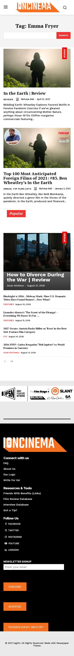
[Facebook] (5, 524)
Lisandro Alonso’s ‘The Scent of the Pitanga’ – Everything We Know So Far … (30, 314)
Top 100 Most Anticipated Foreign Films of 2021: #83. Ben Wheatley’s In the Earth (35, 178)
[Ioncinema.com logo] (38, 7)
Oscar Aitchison (15, 285)
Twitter (13, 530)
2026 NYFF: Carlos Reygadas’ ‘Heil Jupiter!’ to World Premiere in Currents (34, 346)
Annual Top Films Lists (17, 189)
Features (8, 304)
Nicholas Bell (27, 99)
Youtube (13, 543)
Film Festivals (11, 352)
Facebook (14, 523)
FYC (5, 336)
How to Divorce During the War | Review (35, 277)
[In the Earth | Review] (37, 67)
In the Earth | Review (24, 93)
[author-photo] (18, 99)
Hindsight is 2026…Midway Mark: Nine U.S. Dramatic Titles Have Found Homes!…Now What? (34, 298)
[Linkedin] (5, 550)
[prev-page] (5, 361)
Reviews (8, 99)
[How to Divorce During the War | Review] (37, 251)
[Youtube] (5, 543)
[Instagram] (5, 537)
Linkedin (13, 549)
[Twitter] (5, 530)
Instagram (15, 536)
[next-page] (11, 361)
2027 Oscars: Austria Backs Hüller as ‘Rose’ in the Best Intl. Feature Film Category (35, 330)
